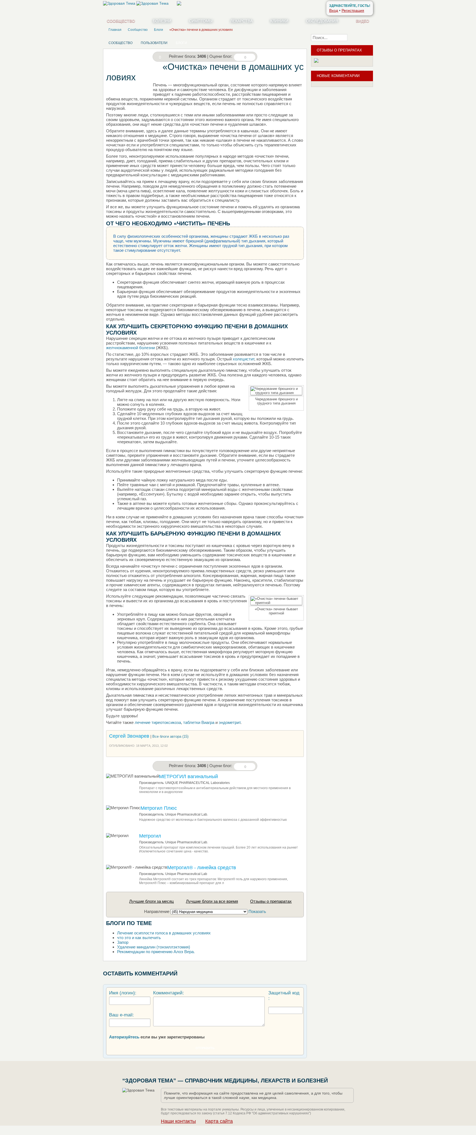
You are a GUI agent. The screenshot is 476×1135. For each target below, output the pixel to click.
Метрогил (150, 836)
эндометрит (229, 722)
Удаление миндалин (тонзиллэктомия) (153, 947)
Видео (362, 21)
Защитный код (283, 992)
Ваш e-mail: (121, 1015)
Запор (122, 942)
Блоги (181, 43)
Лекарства (241, 21)
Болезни (162, 21)
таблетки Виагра (198, 722)
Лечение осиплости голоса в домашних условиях (164, 933)
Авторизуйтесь (124, 1037)
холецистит (243, 359)
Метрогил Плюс (158, 808)
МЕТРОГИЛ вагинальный (188, 776)
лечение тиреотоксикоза (158, 722)
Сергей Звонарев (129, 736)
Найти (361, 37)
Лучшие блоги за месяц (151, 901)
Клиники (279, 21)
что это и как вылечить (139, 937)
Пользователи (154, 43)
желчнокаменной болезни (130, 347)
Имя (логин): (122, 992)
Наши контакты (178, 1121)
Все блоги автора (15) (170, 736)
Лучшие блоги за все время (212, 901)
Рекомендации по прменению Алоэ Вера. (156, 951)
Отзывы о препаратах (271, 901)
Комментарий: (168, 992)
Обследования (322, 21)
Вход (333, 10)
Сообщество (121, 21)
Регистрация (353, 10)
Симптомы (200, 21)
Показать (257, 911)
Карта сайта (219, 1121)
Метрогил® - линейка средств (201, 867)
